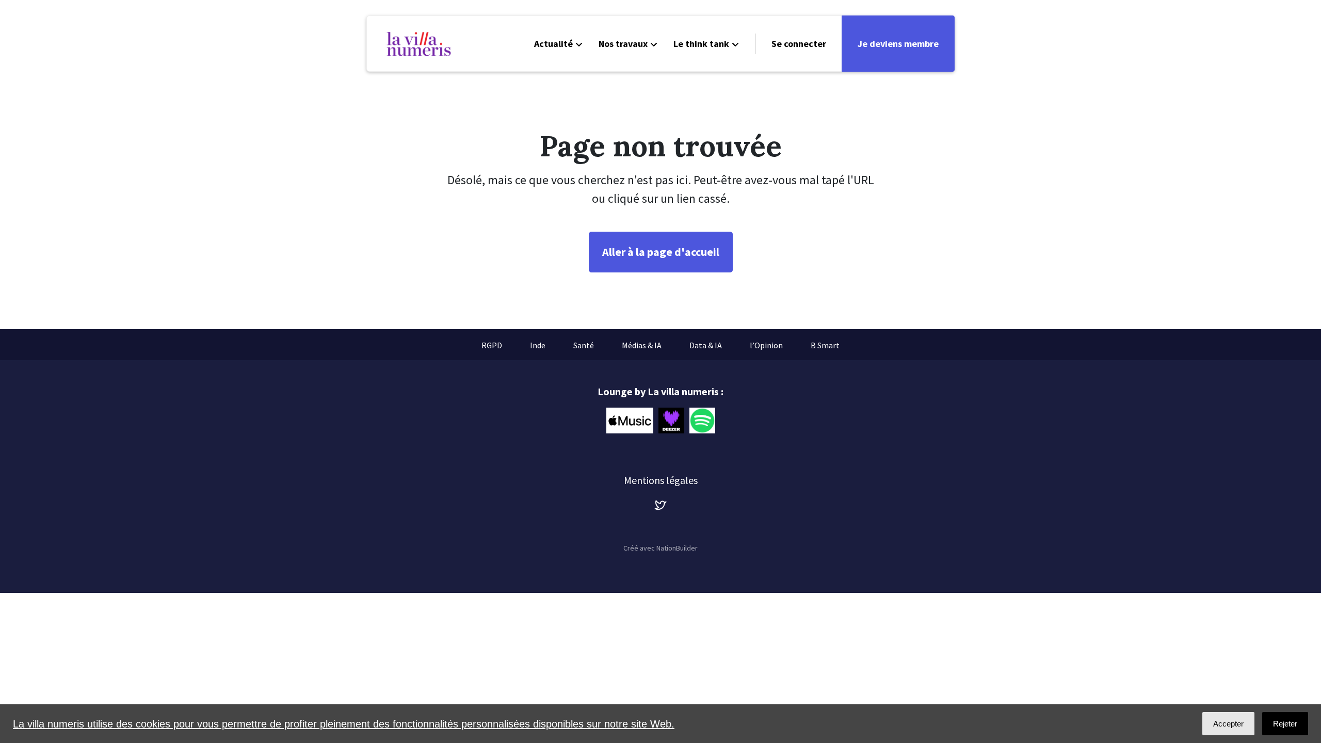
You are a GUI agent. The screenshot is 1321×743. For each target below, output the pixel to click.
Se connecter (798, 44)
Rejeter (1285, 723)
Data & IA (705, 345)
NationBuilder (677, 548)
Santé (583, 345)
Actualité (553, 44)
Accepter (1228, 723)
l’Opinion (766, 345)
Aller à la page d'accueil (660, 252)
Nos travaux (623, 44)
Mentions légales (661, 480)
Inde (537, 345)
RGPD (491, 345)
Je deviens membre (898, 44)
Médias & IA (642, 345)
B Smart (825, 345)
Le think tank (701, 44)
